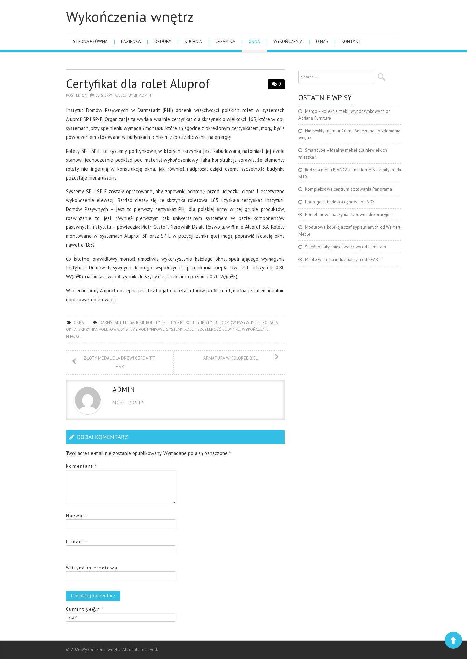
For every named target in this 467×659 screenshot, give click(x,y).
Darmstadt (110, 322)
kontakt (351, 41)
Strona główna (90, 41)
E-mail (76, 542)
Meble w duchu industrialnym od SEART (343, 259)
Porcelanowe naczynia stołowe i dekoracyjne (348, 215)
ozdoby (162, 41)
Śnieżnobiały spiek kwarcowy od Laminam (345, 247)
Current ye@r (85, 609)
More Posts (128, 403)
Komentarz (81, 466)
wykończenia (288, 41)
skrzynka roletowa (98, 329)
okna (254, 41)
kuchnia (193, 41)
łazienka (131, 41)
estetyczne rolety (180, 322)
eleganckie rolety (141, 322)
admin (145, 95)
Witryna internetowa (92, 568)
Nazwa (76, 516)
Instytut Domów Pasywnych (230, 322)
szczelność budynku (218, 329)
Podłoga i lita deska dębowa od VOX (340, 202)
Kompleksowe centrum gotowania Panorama (348, 189)
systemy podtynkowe (142, 329)
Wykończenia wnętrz (130, 16)
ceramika (225, 41)
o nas (322, 41)
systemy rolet (181, 329)
